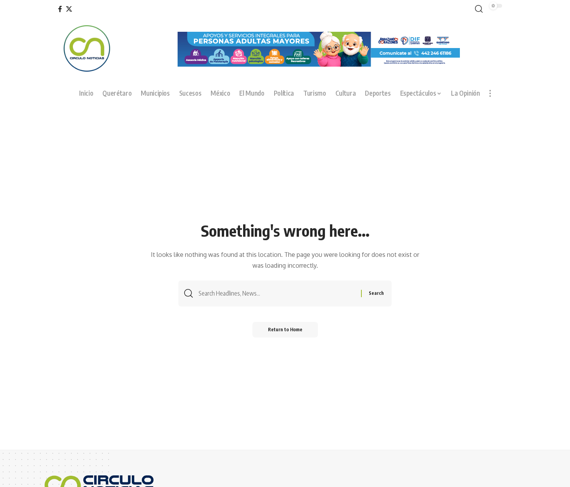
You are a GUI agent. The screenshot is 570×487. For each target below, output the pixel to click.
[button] (477, 9)
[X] (69, 9)
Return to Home (285, 329)
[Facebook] (60, 9)
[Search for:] (277, 293)
